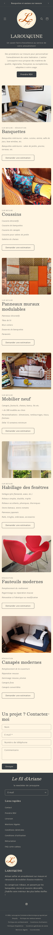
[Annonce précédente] (4, 3)
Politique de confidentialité (18, 922)
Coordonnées (35, 930)
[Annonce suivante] (48, 3)
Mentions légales (12, 824)
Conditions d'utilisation (15, 835)
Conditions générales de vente (37, 926)
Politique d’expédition (16, 926)
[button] (5, 19)
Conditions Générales (14, 830)
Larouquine (15, 915)
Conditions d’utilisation (38, 922)
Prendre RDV (26, 74)
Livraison (9, 818)
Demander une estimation (18, 158)
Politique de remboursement (30, 918)
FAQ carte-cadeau (13, 846)
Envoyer (9, 766)
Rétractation (10, 841)
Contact (8, 807)
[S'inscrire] (45, 792)
